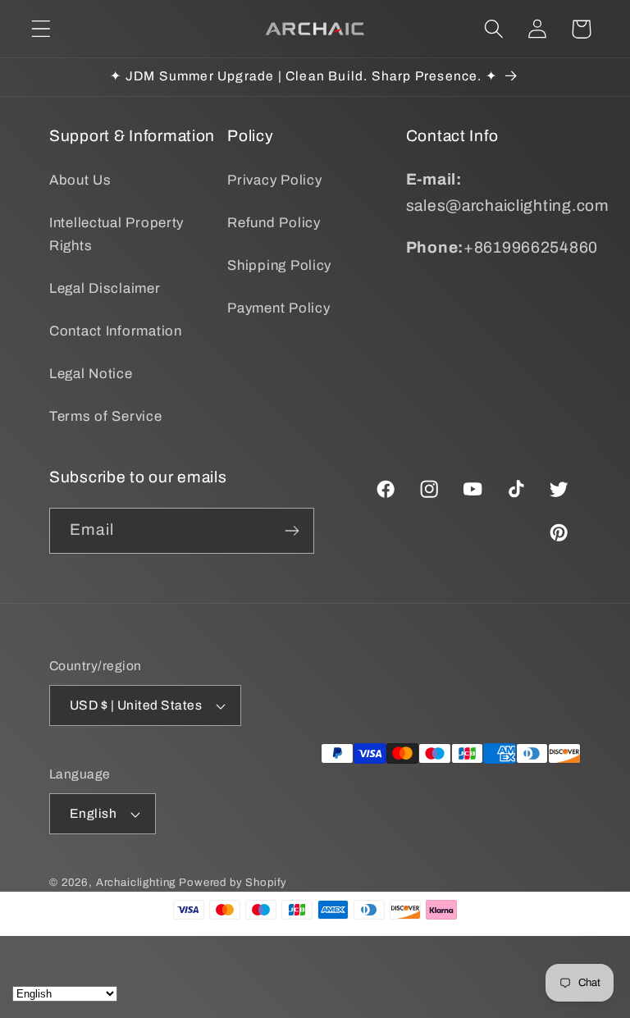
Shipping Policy (279, 265)
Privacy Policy (274, 180)
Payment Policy (278, 308)
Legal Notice (91, 373)
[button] (41, 29)
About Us (80, 180)
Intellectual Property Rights (116, 234)
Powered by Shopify (233, 882)
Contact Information (115, 331)
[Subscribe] (291, 531)
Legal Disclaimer (105, 288)
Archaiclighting (136, 882)
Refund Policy (273, 223)
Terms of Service (105, 416)
